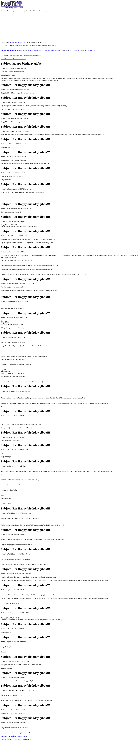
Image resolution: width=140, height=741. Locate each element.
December (30, 50)
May (71, 50)
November (37, 50)
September (51, 50)
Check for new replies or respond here (13, 59)
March (80, 50)
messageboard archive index (18, 42)
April (75, 50)
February (86, 50)
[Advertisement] (70, 26)
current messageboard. (50, 45)
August (58, 50)
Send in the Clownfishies (22, 55)
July (63, 50)
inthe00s (38, 55)
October (44, 50)
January (92, 50)
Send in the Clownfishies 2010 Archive (13, 50)
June (66, 50)
